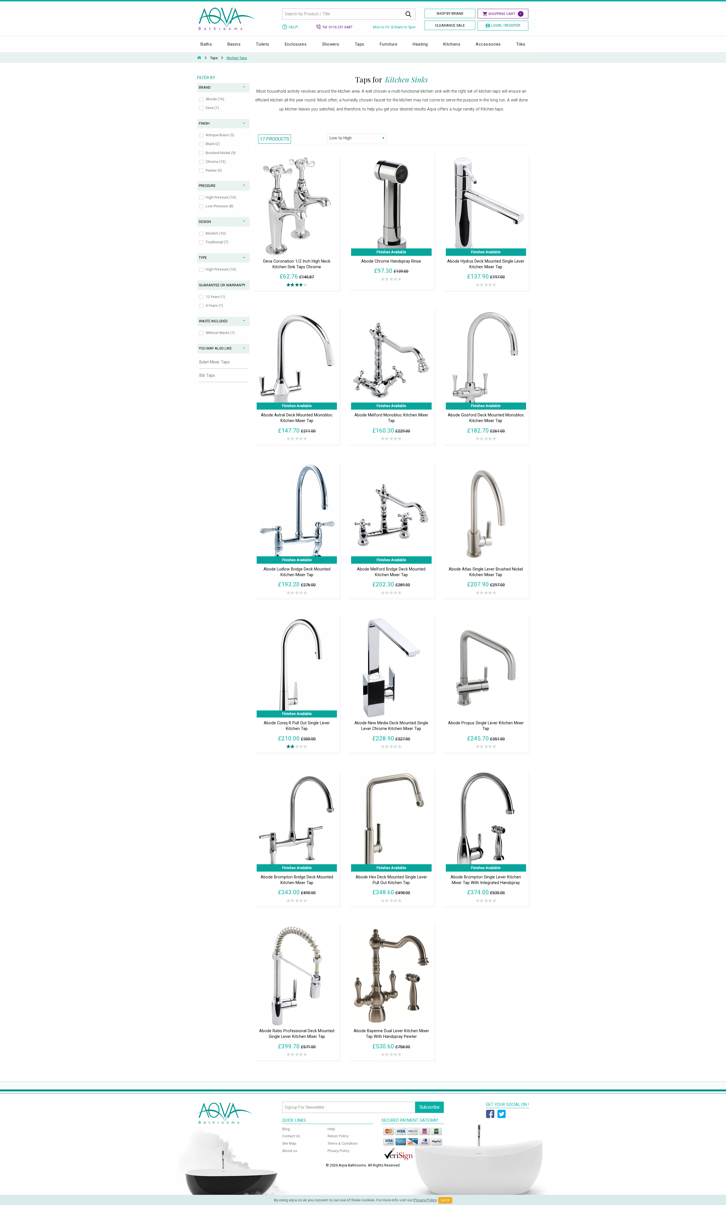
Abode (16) (215, 99)
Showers (330, 44)
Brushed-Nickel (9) (221, 153)
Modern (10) (216, 233)
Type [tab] (203, 258)
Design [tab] (205, 222)
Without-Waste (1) (220, 333)
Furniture (388, 44)
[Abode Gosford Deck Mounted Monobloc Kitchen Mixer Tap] (486, 359)
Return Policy (338, 1136)
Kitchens (452, 44)
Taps (359, 44)
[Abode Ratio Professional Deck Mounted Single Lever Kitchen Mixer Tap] (297, 975)
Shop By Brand (449, 13)
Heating (420, 44)
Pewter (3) (214, 170)
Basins (234, 44)
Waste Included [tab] (213, 321)
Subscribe (429, 1107)
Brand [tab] (205, 87)
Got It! (445, 1200)
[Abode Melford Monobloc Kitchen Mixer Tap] (391, 359)
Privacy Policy (338, 1151)
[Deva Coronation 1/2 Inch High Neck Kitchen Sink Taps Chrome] (297, 205)
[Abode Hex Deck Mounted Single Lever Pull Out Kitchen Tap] (391, 821)
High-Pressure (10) (221, 197)
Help (331, 1129)
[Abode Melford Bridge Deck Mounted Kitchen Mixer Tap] (391, 513)
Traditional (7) (217, 242)
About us (289, 1151)
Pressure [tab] (207, 186)
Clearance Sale (450, 25)
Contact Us (291, 1136)
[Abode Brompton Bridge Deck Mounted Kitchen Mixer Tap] (297, 821)
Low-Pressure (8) (219, 206)
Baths (206, 44)
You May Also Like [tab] (215, 348)
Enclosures (296, 44)
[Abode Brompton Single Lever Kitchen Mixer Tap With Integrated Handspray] (486, 821)
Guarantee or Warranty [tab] (222, 285)
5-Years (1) (214, 305)
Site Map (289, 1143)
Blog (286, 1129)
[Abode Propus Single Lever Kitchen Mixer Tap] (486, 667)
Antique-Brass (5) (220, 135)
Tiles (520, 44)
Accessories (488, 44)
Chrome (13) (216, 161)
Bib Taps (207, 375)
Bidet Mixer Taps (214, 362)
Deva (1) (212, 108)
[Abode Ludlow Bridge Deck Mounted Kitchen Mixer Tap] (297, 513)
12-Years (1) (215, 297)
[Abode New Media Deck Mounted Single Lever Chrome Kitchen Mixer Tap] (391, 667)
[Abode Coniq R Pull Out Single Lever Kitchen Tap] (297, 667)
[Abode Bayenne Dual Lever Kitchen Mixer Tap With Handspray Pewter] (391, 975)
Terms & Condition (343, 1143)
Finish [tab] (204, 123)
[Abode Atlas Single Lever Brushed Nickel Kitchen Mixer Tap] (486, 513)
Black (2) (213, 144)
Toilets (262, 44)
